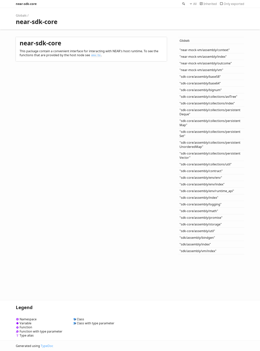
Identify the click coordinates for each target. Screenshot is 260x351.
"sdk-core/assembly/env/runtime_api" (206, 191)
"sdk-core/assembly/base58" (200, 77)
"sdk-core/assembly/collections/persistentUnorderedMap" (209, 144)
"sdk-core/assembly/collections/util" (205, 164)
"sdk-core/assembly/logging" (200, 204)
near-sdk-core (26, 4)
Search (183, 4)
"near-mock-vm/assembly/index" (203, 56)
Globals (21, 15)
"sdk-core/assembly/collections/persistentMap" (209, 123)
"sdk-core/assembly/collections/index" (207, 103)
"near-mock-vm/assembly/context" (204, 50)
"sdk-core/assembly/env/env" (200, 178)
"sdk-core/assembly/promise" (201, 218)
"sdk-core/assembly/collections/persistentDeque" (209, 112)
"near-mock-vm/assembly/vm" (201, 70)
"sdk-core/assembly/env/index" (202, 184)
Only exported (234, 4)
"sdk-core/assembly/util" (197, 231)
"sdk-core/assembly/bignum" (200, 90)
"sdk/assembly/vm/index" (197, 251)
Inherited (210, 4)
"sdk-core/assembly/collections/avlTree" (208, 97)
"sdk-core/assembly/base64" (200, 83)
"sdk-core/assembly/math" (198, 211)
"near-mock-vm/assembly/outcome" (205, 63)
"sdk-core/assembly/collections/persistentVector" (209, 155)
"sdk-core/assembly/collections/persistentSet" (209, 134)
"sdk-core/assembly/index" (198, 198)
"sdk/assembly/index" (195, 244)
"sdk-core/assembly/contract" (201, 171)
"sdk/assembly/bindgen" (197, 238)
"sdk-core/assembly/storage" (200, 224)
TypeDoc (47, 346)
